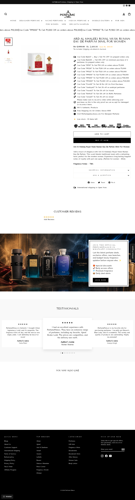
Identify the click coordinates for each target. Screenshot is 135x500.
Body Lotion (73, 463)
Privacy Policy (9, 463)
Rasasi (38, 460)
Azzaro (38, 454)
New (64, 24)
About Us (7, 444)
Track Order (8, 467)
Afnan (38, 441)
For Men (120, 21)
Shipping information (102, 170)
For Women (52, 24)
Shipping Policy (9, 460)
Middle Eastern (101, 21)
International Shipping (12, 451)
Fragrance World (42, 470)
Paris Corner (40, 467)
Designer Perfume (30, 21)
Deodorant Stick (74, 454)
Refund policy (9, 457)
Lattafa (38, 457)
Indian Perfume (78, 21)
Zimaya (39, 473)
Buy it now (102, 140)
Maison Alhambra (42, 463)
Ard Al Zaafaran (42, 447)
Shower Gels (73, 460)
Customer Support (10, 447)
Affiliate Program (10, 470)
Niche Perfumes (54, 21)
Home (13, 21)
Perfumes (72, 441)
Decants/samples (79, 24)
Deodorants (73, 451)
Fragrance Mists (74, 447)
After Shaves (73, 457)
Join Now (100, 280)
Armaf (38, 451)
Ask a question (102, 175)
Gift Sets (72, 444)
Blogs (6, 441)
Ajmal (38, 444)
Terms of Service (10, 454)
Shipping (86, 49)
